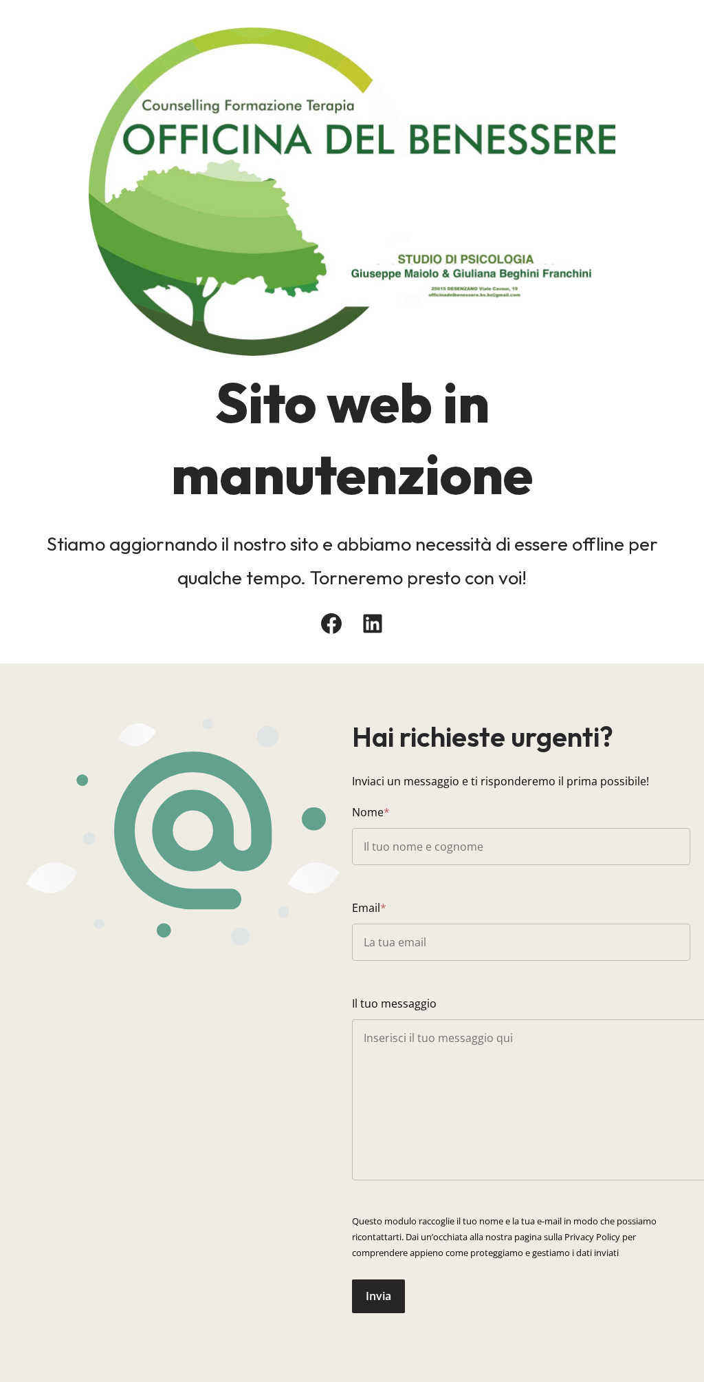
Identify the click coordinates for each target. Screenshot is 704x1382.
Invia (378, 1296)
